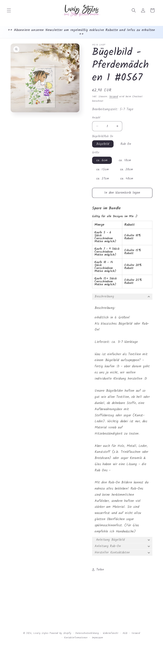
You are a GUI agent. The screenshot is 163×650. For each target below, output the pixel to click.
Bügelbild (102, 144)
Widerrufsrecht (110, 633)
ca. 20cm (126, 169)
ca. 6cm (102, 160)
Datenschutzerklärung (87, 633)
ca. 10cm (125, 160)
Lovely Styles (40, 633)
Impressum (97, 638)
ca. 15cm (102, 169)
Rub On (126, 144)
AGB (125, 633)
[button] (9, 10)
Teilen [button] (100, 569)
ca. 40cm (126, 178)
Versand (113, 96)
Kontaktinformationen (76, 638)
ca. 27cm (102, 178)
